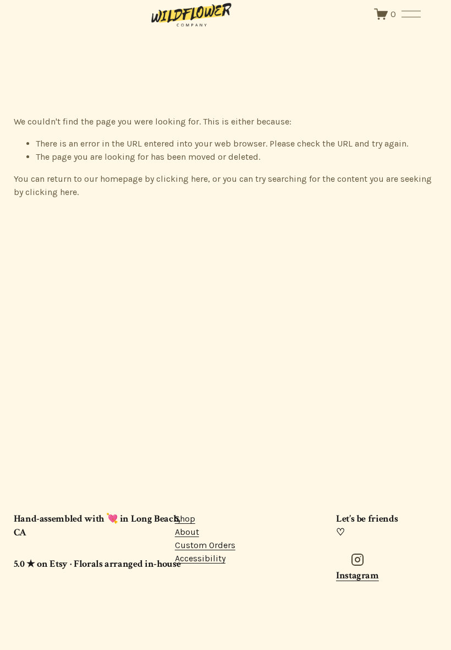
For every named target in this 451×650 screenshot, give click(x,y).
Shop (185, 518)
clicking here (182, 179)
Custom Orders (205, 545)
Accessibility (200, 558)
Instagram (357, 575)
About (187, 532)
